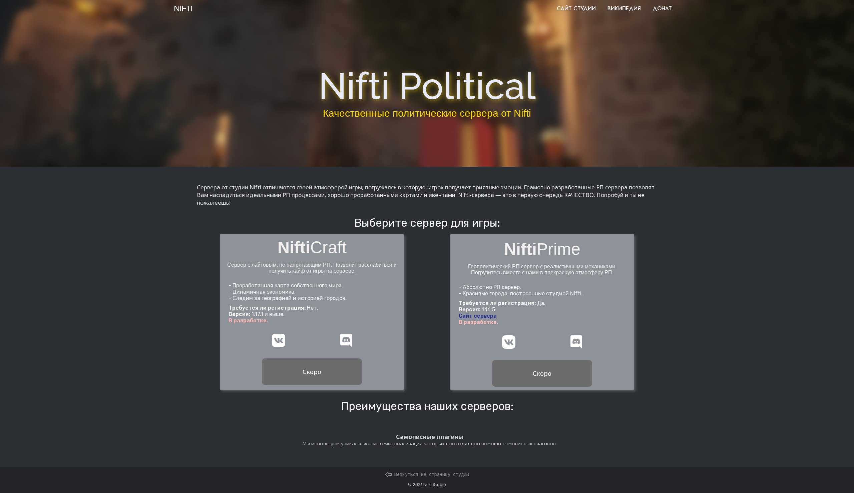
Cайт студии (576, 8)
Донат (662, 8)
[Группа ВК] (279, 340)
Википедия (624, 8)
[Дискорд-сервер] (346, 340)
